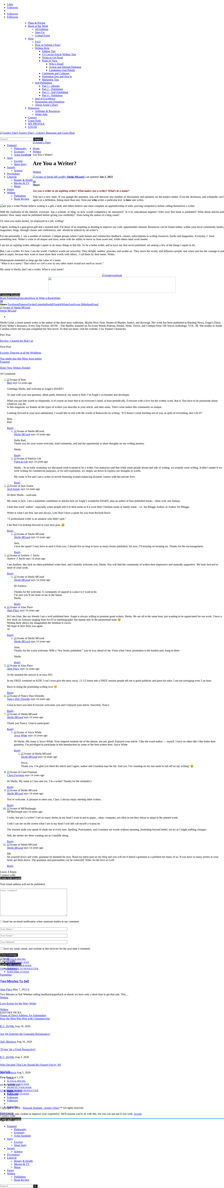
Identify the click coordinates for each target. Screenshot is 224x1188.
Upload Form (42, 35)
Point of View (49, 60)
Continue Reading (10, 294)
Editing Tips (48, 51)
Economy (19, 151)
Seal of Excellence (45, 98)
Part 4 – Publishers (52, 95)
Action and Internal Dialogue (65, 67)
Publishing (20, 195)
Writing (11, 192)
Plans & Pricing (36, 22)
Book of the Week (38, 26)
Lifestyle (12, 176)
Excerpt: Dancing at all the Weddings (20, 352)
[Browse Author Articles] (15, 307)
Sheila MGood (22, 434)
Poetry (10, 189)
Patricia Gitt (21, 461)
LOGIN (32, 126)
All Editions (41, 29)
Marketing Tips (50, 79)
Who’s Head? (56, 63)
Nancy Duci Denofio (18, 699)
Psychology (13, 173)
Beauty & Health (23, 179)
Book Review (21, 198)
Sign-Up (39, 32)
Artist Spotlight (22, 154)
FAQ (38, 41)
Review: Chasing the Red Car (16, 340)
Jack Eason (13, 488)
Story (10, 157)
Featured (12, 145)
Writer (57, 298)
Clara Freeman (15, 775)
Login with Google (10, 878)
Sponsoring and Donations (49, 101)
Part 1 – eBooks (51, 85)
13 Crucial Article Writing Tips (59, 54)
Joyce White (20, 735)
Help (30, 38)
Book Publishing (9, 298)
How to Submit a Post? (48, 44)
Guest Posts (34, 120)
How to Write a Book (42, 298)
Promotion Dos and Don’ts (57, 76)
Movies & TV (22, 183)
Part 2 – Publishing (52, 89)
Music (17, 186)
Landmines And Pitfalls (62, 70)
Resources (33, 108)
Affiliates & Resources (47, 111)
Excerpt (18, 161)
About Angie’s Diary (46, 104)
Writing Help (42, 48)
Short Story (20, 164)
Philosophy (20, 148)
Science (18, 170)
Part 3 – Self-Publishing (55, 92)
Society (11, 167)
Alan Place (13, 610)
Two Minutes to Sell (14, 981)
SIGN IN (5, 1071)
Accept (138, 1113)
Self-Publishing (43, 82)
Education (24, 298)
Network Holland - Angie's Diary (41, 1107)
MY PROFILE (36, 123)
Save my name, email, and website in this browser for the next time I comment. (47, 948)
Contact (32, 117)
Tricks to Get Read (52, 57)
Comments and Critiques (55, 73)
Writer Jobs (41, 114)
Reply (10, 428)
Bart (9, 382)
